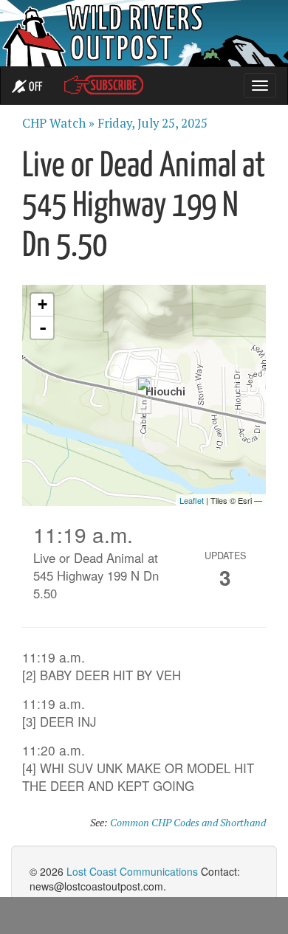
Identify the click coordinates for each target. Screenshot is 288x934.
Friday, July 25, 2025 (152, 123)
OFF (34, 87)
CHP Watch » (58, 123)
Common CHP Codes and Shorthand (188, 822)
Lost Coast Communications (132, 871)
